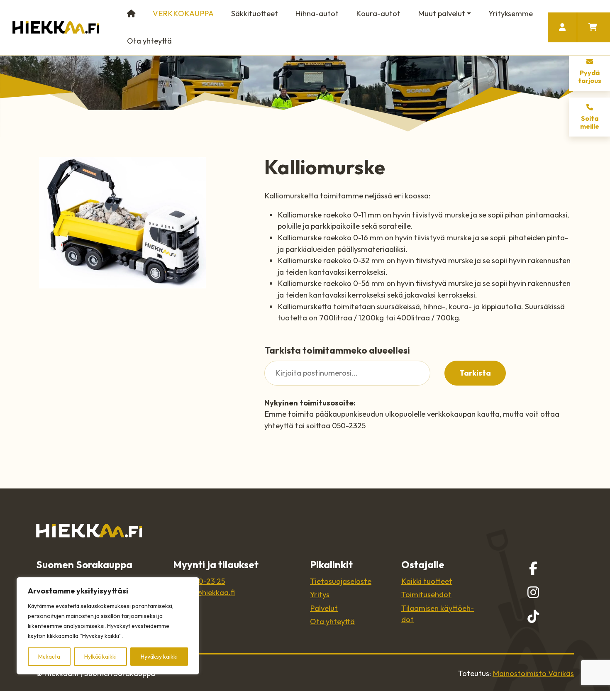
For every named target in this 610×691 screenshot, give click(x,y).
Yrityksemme (510, 13)
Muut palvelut (441, 13)
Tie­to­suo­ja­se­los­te (340, 581)
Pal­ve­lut (324, 608)
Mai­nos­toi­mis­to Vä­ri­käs (533, 673)
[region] (108, 625)
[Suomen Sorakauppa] (56, 27)
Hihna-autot (317, 13)
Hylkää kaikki (100, 656)
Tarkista (475, 373)
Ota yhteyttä (149, 41)
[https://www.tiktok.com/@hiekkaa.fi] (533, 616)
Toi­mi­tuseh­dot (426, 594)
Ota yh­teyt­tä (332, 621)
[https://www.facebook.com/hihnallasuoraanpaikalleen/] (533, 568)
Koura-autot (378, 13)
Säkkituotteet (254, 13)
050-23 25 (207, 581)
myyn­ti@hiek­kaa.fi (204, 592)
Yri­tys (319, 594)
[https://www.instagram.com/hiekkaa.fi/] (533, 592)
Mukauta (49, 656)
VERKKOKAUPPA (183, 13)
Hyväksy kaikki (159, 656)
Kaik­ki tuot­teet (426, 581)
